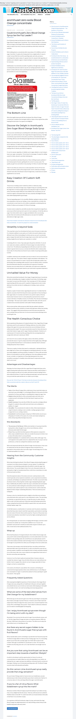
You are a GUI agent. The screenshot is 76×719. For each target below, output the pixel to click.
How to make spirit (56, 154)
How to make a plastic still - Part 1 (60, 142)
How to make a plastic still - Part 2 (60, 144)
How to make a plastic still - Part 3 (60, 146)
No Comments (28, 30)
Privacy (40, 14)
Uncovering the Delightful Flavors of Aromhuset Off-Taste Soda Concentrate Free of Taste (59, 77)
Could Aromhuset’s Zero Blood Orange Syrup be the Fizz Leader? (26, 34)
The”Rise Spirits (55, 101)
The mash (53, 156)
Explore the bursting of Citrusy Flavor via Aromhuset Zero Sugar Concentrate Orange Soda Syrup (59, 83)
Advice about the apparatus (58, 168)
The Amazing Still (12, 14)
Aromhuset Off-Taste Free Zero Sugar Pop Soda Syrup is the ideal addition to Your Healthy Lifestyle (59, 71)
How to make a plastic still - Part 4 (60, 148)
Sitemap (47, 14)
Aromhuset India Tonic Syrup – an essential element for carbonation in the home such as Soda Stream (59, 57)
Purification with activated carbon (60, 166)
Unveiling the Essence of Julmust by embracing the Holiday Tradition (59, 89)
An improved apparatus (57, 164)
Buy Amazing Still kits (28, 14)
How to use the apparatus (57, 160)
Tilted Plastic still (55, 162)
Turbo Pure (54, 158)
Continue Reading (12, 708)
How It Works (55, 140)
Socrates (15, 716)
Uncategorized (20, 30)
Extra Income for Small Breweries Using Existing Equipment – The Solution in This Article (59, 28)
